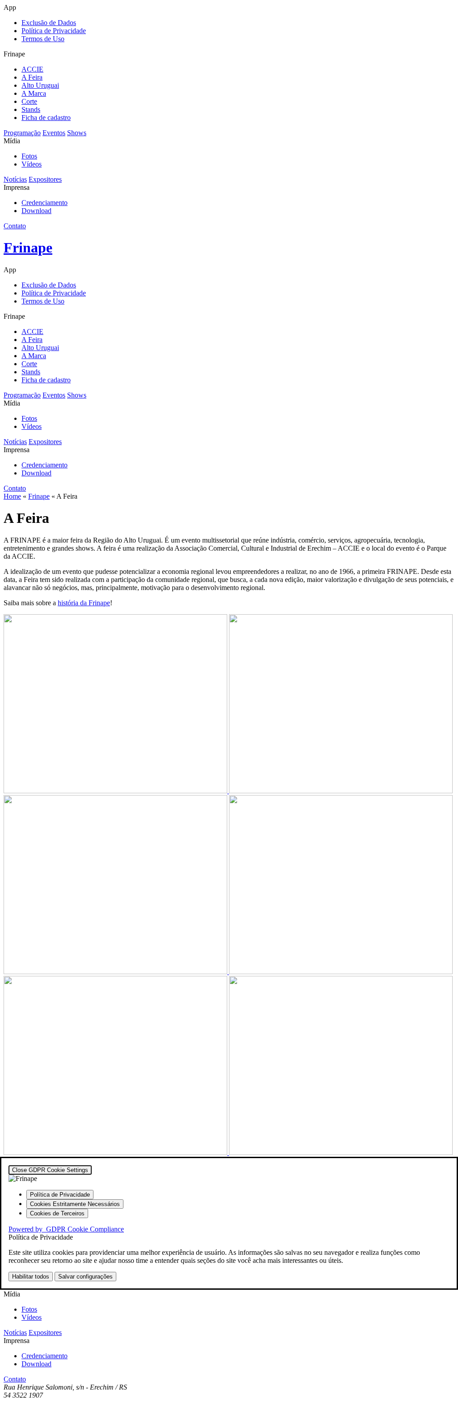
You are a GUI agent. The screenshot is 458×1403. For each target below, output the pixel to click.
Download (36, 210)
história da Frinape (84, 603)
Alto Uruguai (40, 85)
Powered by (66, 1229)
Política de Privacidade (53, 30)
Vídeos (31, 164)
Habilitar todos (30, 1276)
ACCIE (32, 69)
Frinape (39, 496)
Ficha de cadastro (46, 117)
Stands (30, 109)
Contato (15, 226)
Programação (22, 133)
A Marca (33, 93)
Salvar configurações (85, 1276)
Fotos (29, 156)
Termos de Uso (42, 39)
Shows (76, 133)
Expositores (45, 179)
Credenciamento (44, 202)
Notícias (15, 179)
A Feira (31, 77)
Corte (29, 101)
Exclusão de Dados (48, 22)
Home (12, 496)
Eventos (53, 133)
